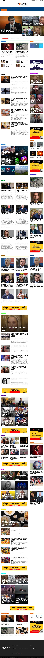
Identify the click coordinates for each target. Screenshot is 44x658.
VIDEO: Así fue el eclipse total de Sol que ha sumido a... (33, 157)
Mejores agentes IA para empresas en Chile (21, 153)
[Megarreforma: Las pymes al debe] (7, 186)
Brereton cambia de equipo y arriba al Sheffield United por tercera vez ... (22, 623)
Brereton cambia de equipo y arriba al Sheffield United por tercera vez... (36, 456)
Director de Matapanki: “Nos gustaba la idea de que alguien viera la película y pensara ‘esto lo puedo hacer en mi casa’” (8, 412)
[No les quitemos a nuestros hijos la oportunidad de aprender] (7, 208)
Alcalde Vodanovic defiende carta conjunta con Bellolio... (22, 300)
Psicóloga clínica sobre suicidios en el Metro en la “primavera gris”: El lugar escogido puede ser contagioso (21, 422)
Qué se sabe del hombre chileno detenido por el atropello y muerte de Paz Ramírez (19, 378)
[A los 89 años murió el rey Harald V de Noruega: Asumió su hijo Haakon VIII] (18, 65)
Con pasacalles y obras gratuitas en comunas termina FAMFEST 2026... (24, 445)
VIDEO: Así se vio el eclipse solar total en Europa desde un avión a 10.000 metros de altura (22, 600)
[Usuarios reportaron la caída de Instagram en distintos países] (21, 160)
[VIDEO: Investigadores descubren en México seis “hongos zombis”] (40, 144)
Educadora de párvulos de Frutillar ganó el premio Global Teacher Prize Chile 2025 (21, 486)
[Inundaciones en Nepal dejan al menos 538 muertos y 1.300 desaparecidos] (22, 46)
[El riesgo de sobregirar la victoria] (22, 186)
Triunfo (25, 7)
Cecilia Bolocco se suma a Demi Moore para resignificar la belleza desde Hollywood (21, 477)
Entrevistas (17, 415)
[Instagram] (3, 0)
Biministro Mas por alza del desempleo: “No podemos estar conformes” (19, 77)
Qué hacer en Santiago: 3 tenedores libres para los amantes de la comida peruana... (19, 558)
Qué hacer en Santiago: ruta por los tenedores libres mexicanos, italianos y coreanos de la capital (13, 523)
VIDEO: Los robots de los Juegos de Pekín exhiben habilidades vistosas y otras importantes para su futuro (22, 581)
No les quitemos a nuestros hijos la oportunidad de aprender (7, 213)
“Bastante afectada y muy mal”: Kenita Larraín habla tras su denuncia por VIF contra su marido (36, 110)
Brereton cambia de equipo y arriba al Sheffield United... (7, 52)
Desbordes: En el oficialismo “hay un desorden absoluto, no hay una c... (36, 286)
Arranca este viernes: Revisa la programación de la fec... (24, 61)
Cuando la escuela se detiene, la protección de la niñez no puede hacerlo (22, 238)
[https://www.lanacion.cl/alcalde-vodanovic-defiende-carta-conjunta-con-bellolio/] (22, 294)
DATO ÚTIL (11, 7)
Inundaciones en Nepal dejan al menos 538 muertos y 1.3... (22, 52)
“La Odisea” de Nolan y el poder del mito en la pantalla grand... (24, 456)
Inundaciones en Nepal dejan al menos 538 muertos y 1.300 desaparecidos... (7, 636)
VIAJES (35, 7)
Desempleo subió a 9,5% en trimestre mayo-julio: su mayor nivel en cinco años (19, 88)
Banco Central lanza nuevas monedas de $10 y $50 (19, 99)
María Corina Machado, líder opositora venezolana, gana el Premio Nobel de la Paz (8, 496)
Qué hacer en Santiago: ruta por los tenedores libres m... (9, 61)
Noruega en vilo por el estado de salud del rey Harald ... (35, 220)
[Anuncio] (14, 308)
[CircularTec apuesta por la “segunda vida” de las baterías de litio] (21, 170)
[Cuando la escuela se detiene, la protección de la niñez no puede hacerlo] (22, 233)
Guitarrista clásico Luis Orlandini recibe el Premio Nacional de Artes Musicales (18, 367)
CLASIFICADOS (41, 0)
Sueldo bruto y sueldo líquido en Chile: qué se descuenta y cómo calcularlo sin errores (19, 110)
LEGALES (37, 0)
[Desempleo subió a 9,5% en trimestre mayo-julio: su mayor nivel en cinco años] (5, 91)
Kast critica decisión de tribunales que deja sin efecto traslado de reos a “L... (7, 269)
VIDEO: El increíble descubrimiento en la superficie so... (39, 157)
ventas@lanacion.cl (17, 652)
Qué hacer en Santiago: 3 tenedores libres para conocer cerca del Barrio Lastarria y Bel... (19, 548)
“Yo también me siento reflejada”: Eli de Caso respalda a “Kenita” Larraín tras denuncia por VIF (36, 99)
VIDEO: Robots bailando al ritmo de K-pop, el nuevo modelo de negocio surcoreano (7, 590)
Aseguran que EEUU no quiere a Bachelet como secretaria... (35, 236)
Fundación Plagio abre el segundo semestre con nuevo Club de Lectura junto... (5, 457)
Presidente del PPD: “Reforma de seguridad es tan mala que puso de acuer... (22, 285)
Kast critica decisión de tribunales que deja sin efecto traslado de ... (35, 269)
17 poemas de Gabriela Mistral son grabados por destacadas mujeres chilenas (7, 486)
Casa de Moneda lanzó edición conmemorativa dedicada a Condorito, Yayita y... (14, 457)
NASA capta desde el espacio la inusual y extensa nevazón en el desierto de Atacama (7, 581)
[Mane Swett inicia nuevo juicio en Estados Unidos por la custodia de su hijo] (14, 323)
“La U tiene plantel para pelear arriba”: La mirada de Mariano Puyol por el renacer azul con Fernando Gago (22, 412)
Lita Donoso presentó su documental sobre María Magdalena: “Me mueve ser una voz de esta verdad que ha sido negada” (7, 422)
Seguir (37, 43)
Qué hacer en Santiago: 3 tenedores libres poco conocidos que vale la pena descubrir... (19, 529)
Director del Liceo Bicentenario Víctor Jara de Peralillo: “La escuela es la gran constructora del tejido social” (21, 403)
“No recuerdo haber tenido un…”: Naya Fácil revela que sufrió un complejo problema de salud (19, 346)
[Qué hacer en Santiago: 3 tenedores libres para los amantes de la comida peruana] (5, 560)
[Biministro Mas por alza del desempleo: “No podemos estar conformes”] (11, 25)
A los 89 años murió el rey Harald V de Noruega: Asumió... (24, 65)
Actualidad (5, 7)
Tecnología (3, 164)
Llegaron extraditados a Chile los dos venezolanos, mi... (19, 38)
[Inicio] (2, 8)
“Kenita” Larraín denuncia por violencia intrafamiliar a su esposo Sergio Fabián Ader (36, 119)
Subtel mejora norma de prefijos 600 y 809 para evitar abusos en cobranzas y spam (8, 172)
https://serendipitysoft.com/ (14, 657)
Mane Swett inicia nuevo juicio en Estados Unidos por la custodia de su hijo (14, 328)
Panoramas (2, 454)
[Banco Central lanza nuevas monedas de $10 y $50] (5, 101)
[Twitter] (4, 0)
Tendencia (17, 154)
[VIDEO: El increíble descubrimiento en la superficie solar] (40, 153)
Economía (20, 7)
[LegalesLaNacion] (36, 70)
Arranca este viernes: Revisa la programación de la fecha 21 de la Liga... (36, 472)
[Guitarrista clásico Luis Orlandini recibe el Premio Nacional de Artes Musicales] (5, 369)
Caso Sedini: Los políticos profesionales (6, 238)
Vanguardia (30, 7)
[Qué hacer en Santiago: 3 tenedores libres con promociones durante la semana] (5, 541)
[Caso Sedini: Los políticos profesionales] (7, 233)
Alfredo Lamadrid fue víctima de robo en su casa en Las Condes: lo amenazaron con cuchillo (19, 356)
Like (32, 43)
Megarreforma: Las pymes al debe (7, 191)
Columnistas (2, 211)
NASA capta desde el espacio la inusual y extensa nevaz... (9, 65)
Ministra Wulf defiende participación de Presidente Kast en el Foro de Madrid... (7, 285)
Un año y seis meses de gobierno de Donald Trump (21, 213)
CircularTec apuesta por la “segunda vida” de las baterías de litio (21, 172)
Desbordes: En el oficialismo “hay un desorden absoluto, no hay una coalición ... (22, 269)
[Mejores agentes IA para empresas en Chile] (21, 151)
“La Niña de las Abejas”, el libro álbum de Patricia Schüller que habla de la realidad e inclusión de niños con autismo (21, 495)
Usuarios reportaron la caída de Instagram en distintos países (21, 162)
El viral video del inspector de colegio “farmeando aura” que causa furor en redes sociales (19, 334)
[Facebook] (1, 0)
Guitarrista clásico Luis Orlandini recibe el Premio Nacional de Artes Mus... (5, 446)
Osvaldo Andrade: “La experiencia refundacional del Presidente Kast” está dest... (7, 301)
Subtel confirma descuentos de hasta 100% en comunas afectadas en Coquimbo (7, 152)
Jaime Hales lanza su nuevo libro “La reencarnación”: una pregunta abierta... (14, 446)
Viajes (6, 62)
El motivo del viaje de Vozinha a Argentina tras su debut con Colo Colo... (36, 503)
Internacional (22, 66)
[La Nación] (22, 4)
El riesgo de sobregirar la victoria (21, 191)
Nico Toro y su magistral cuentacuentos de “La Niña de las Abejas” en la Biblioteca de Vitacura (7, 403)
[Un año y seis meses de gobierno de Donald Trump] (22, 208)
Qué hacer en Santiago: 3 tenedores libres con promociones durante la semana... (19, 539)
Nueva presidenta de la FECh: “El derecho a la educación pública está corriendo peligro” (8, 477)
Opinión (15, 7)
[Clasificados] (36, 133)
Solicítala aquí (20, 653)
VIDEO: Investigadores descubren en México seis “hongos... (39, 148)
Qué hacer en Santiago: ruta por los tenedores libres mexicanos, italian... (22, 636)
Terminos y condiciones (30, 657)
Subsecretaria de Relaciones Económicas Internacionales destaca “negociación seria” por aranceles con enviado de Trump (19, 124)
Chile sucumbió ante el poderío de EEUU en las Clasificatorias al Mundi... (35, 487)
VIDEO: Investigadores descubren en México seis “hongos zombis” (21, 590)
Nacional (35, 21)
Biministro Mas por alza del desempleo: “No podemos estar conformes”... (7, 623)
